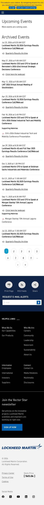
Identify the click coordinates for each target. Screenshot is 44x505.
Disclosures (29, 382)
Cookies (5, 481)
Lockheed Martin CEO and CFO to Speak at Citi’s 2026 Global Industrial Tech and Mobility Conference (21, 120)
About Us (28, 354)
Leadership (28, 340)
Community (29, 335)
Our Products (7, 335)
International (7, 372)
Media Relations (31, 372)
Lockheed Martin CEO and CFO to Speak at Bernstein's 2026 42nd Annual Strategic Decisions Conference (20, 66)
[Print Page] (8, 284)
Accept (12, 7)
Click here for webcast (15, 74)
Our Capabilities (9, 330)
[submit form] (38, 302)
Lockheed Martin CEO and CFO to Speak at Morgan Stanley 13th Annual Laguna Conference (20, 202)
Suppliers (6, 382)
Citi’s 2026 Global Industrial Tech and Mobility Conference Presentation (19, 135)
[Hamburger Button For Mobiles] (2, 13)
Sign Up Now (10, 427)
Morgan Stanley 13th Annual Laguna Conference (19, 220)
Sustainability (29, 349)
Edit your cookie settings (26, 7)
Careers (27, 330)
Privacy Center (8, 473)
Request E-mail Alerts (15, 296)
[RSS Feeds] (22, 284)
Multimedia (28, 377)
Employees (6, 368)
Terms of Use (7, 477)
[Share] (35, 284)
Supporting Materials (10, 128)
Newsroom (28, 345)
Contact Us (28, 368)
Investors (6, 377)
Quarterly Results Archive (17, 53)
